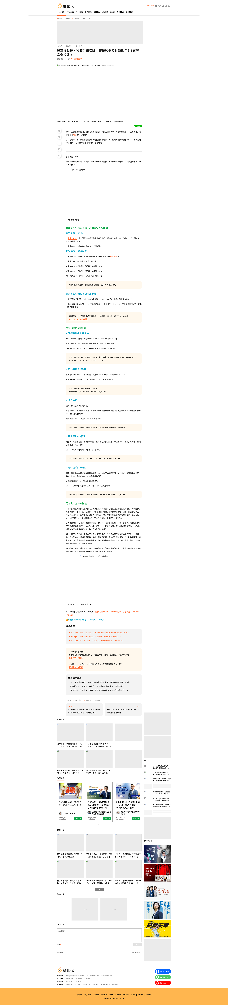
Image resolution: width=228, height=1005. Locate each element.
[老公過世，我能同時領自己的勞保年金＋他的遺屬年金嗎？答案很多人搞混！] (148, 799)
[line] (159, 5)
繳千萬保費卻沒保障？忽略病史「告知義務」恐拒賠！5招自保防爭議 (99, 881)
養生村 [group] (60, 19)
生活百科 (88, 12)
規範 (58, 945)
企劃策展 (129, 12)
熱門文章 (148, 760)
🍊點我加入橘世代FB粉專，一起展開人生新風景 (85, 619)
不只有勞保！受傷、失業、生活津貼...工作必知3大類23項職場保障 (97, 640)
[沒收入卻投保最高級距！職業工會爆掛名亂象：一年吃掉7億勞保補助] (128, 842)
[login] (166, 5)
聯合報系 (126, 995)
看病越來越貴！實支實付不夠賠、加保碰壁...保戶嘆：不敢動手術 (70, 881)
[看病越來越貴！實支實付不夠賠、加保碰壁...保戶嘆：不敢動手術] (70, 869)
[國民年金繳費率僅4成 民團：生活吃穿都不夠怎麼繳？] (70, 842)
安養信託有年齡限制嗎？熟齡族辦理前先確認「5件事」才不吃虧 (128, 881)
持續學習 (70, 12)
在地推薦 (79, 12)
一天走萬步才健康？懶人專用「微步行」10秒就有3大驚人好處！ (99, 745)
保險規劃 (88, 700)
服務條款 (104, 995)
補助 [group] (84, 19)
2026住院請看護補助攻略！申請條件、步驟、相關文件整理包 (162, 773)
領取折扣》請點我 (76, 667)
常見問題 (96, 984)
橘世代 (59, 46)
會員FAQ (78, 981)
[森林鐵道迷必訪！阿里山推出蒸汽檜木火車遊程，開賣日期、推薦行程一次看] (70, 759)
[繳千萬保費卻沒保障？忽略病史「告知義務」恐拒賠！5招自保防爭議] (99, 869)
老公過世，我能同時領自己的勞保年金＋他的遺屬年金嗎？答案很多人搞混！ (162, 799)
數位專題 (120, 12)
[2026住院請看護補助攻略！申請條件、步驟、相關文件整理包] (148, 773)
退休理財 (61, 12)
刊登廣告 (79, 995)
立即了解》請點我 (76, 658)
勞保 (69, 700)
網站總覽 (148, 995)
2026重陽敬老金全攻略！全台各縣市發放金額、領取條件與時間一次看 (162, 767)
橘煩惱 (105, 12)
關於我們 (140, 995)
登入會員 (77, 984)
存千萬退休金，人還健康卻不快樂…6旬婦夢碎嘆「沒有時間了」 (162, 806)
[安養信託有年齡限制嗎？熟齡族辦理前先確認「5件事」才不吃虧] (128, 869)
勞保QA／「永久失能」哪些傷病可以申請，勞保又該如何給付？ (96, 636)
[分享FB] (59, 130)
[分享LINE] (59, 137)
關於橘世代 (69, 978)
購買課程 (150, 5)
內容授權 (87, 978)
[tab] (98, 824)
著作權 (110, 995)
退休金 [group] (68, 19)
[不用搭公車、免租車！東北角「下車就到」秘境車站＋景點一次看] (148, 780)
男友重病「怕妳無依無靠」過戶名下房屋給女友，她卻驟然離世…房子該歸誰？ (70, 745)
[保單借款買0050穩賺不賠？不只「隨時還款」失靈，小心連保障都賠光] (99, 842)
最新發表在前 (136, 952)
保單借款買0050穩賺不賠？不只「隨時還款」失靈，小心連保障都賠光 (99, 855)
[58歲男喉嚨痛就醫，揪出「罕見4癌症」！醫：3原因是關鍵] (99, 759)
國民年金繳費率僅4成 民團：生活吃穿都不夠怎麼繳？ (70, 855)
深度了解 (78, 818)
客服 (89, 995)
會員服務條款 (105, 984)
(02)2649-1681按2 (93, 975)
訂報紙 (133, 995)
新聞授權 (96, 995)
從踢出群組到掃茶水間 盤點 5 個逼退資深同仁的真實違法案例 (161, 793)
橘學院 (112, 12)
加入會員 (69, 984)
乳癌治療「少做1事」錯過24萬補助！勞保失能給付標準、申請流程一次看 (100, 632)
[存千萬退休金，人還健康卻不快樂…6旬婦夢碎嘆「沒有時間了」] (148, 806)
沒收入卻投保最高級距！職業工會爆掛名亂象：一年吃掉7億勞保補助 (128, 855)
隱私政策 (115, 984)
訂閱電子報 (86, 984)
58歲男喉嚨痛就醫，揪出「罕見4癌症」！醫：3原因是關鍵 (99, 771)
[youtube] (162, 5)
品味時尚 (97, 12)
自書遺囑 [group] (76, 19)
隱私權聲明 (117, 995)
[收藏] (59, 149)
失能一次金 (78, 700)
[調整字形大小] (59, 155)
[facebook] (156, 5)
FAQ (85, 995)
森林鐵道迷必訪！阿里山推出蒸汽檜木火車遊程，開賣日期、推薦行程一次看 (70, 771)
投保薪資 (98, 700)
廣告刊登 (79, 978)
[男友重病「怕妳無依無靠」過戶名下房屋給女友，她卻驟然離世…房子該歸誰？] (70, 732)
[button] (169, 5)
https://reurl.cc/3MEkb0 (78, 319)
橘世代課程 (69, 981)
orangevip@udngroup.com (75, 975)
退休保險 (79, 46)
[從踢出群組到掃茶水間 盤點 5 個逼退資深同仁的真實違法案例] (148, 793)
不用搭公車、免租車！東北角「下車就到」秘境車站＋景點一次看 (162, 780)
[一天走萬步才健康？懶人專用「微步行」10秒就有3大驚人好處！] (99, 732)
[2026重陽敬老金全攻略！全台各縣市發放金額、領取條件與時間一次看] (148, 767)
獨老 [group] (90, 19)
